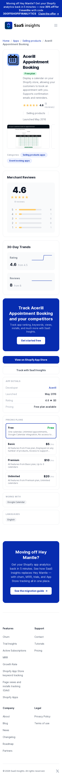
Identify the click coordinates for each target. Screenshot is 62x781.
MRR (5, 657)
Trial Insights (10, 643)
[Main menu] (55, 25)
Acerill (52, 387)
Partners (7, 750)
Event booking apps (19, 160)
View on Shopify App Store (31, 359)
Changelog (9, 737)
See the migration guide (31, 590)
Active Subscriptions (14, 650)
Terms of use (41, 723)
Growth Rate (10, 664)
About (6, 716)
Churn (6, 636)
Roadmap (8, 743)
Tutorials (39, 643)
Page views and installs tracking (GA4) (12, 686)
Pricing (38, 650)
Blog (5, 723)
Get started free (31, 340)
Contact (39, 636)
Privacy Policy (42, 716)
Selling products (32, 40)
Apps (16, 40)
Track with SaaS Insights (31, 370)
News (6, 730)
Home (6, 40)
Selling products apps (34, 155)
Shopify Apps (10, 697)
